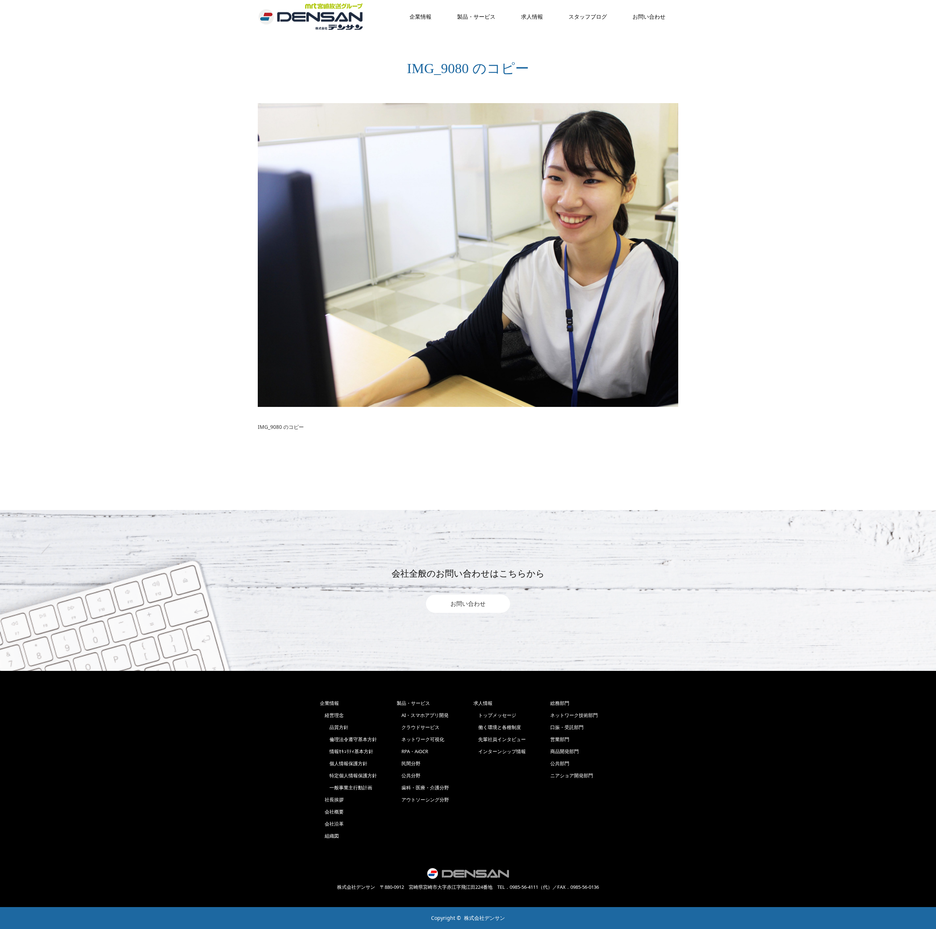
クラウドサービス (418, 727)
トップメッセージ (494, 715)
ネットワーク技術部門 (574, 715)
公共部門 (559, 763)
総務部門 (559, 703)
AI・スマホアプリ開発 (423, 715)
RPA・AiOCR (412, 751)
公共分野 (408, 775)
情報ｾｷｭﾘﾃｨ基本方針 (346, 751)
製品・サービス (476, 16)
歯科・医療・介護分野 (423, 787)
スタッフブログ (588, 16)
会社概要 (332, 811)
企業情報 (420, 16)
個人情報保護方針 (343, 763)
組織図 (329, 835)
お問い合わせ (468, 604)
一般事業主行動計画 (346, 787)
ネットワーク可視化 (420, 739)
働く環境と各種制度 (497, 727)
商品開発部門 (564, 751)
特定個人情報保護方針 (348, 775)
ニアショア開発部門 (571, 775)
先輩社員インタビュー (499, 739)
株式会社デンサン (484, 917)
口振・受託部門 (567, 727)
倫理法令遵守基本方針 (348, 739)
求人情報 (532, 16)
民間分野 (408, 763)
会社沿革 (332, 823)
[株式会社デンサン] (311, 16)
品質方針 (334, 727)
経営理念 (332, 715)
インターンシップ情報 (499, 751)
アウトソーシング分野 (423, 799)
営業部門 (559, 739)
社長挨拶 (332, 799)
